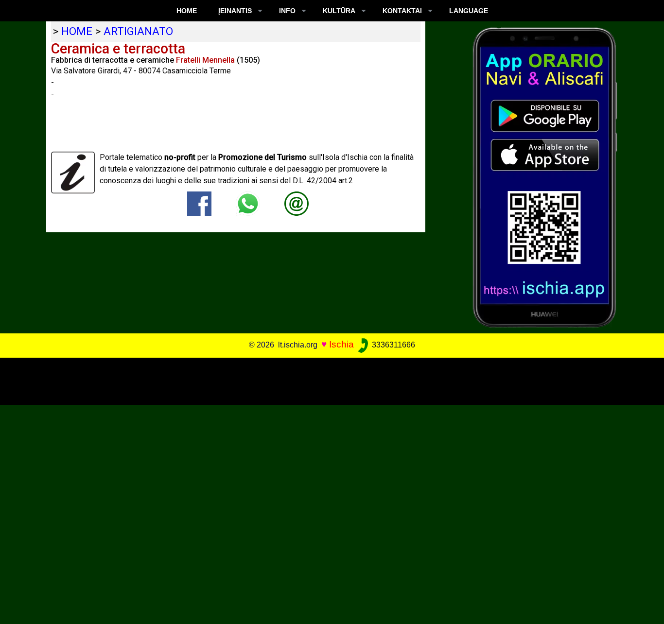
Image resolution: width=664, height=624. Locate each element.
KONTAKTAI (402, 11)
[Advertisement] (325, 379)
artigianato (138, 31)
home (76, 31)
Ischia (341, 344)
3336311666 (392, 345)
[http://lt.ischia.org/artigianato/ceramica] (296, 203)
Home (186, 11)
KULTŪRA (339, 11)
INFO (287, 11)
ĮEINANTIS (235, 11)
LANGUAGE (468, 11)
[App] (545, 176)
